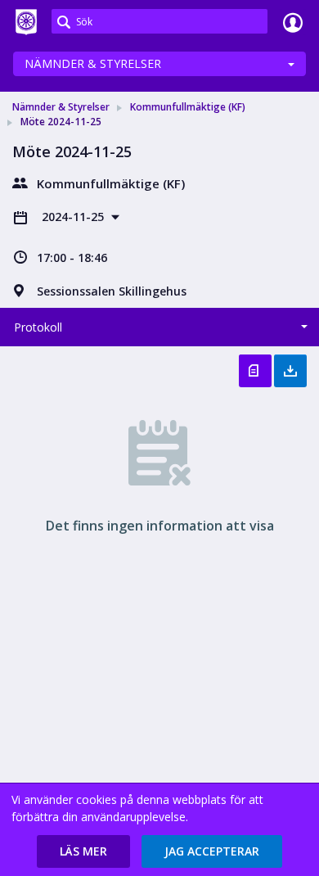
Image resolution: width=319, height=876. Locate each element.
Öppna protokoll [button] (255, 370)
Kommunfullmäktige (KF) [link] (187, 107)
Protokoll (38, 327)
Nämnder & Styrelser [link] (61, 107)
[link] (26, 22)
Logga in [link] (293, 22)
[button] (83, 851)
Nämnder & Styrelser (93, 63)
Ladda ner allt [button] (290, 370)
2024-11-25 (74, 216)
